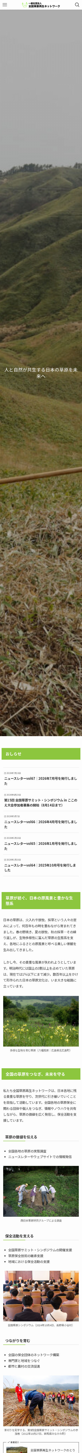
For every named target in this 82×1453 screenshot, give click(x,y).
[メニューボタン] (5, 5)
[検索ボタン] (77, 5)
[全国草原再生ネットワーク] (41, 5)
